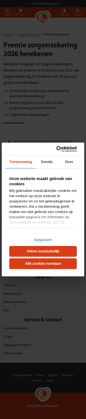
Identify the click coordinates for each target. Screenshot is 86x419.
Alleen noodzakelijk (43, 251)
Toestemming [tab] (20, 162)
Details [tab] (47, 162)
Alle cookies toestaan (43, 263)
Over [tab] (69, 162)
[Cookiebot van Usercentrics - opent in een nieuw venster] (59, 149)
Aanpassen (43, 240)
